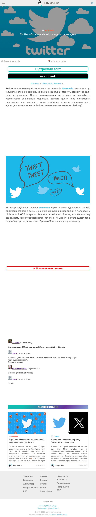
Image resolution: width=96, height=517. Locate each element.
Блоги (43, 487)
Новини (44, 476)
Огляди (43, 480)
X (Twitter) (28, 484)
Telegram (28, 476)
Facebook (28, 480)
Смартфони (46, 491)
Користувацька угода (48, 506)
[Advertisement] (48, 136)
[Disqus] (48, 305)
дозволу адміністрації (58, 514)
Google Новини (30, 487)
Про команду (63, 483)
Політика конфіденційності (48, 508)
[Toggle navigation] (3, 4)
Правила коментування (49, 268)
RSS (25, 491)
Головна (35, 83)
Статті (43, 484)
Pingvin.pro (50, 2)
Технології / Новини (51, 83)
